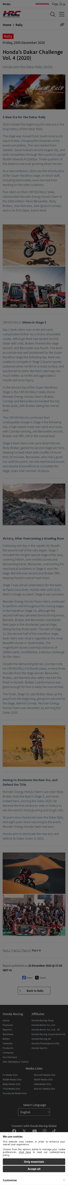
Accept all (34, 1169)
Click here (25, 1152)
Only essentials (34, 1161)
